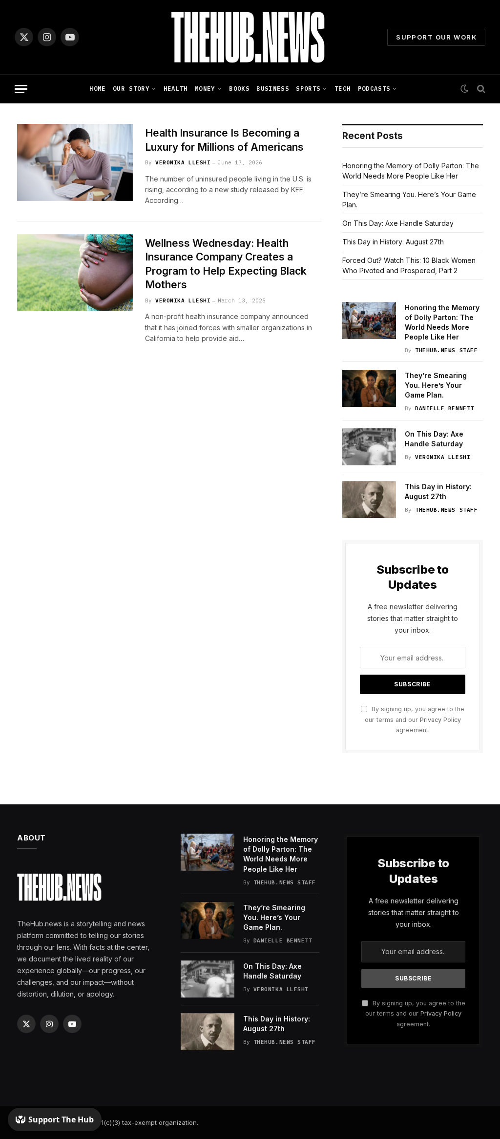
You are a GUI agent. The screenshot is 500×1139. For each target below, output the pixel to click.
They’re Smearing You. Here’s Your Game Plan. (436, 385)
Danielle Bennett (444, 408)
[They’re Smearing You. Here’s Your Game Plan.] (369, 388)
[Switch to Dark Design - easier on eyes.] (464, 88)
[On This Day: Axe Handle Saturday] (369, 446)
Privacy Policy (440, 719)
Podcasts (374, 88)
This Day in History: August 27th (393, 242)
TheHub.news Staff (446, 350)
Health (176, 88)
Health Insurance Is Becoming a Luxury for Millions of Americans (224, 140)
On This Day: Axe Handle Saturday (398, 223)
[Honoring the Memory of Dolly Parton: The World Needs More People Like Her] (369, 320)
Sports (308, 88)
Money (205, 88)
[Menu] (21, 89)
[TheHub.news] (250, 37)
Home (97, 88)
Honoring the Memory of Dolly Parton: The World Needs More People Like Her (442, 322)
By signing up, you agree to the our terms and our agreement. (414, 719)
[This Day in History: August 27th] (369, 499)
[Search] (480, 89)
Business (272, 88)
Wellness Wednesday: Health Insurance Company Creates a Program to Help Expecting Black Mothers (226, 264)
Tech (342, 88)
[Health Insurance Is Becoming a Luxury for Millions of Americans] (75, 162)
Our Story (131, 88)
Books (239, 88)
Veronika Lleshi (182, 162)
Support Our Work (436, 37)
